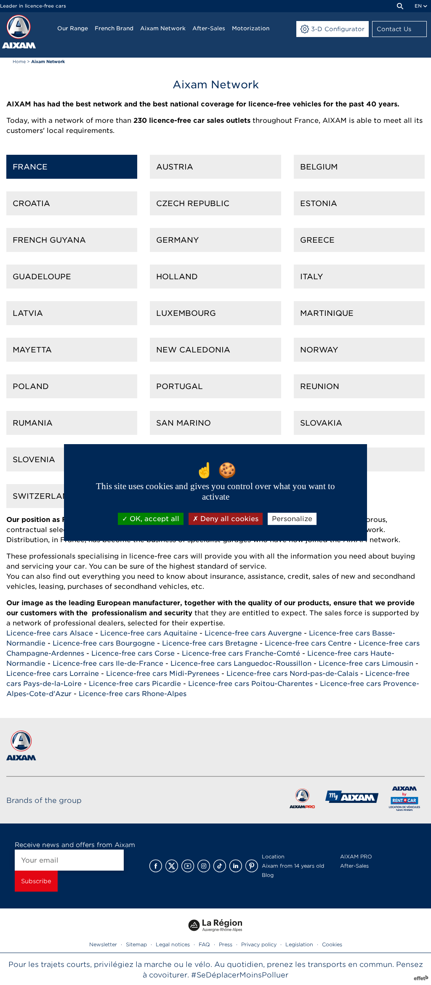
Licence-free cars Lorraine (52, 674)
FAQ (204, 944)
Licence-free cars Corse (133, 653)
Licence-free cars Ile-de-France (108, 663)
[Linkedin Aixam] (235, 866)
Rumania (33, 422)
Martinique (327, 313)
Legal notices (173, 944)
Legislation (299, 944)
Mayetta (32, 349)
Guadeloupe (42, 276)
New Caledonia (193, 349)
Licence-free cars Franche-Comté (241, 653)
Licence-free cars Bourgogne (104, 643)
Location (273, 856)
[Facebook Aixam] (155, 866)
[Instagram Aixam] (203, 866)
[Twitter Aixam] (171, 866)
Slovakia (321, 422)
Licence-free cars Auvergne (253, 633)
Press (225, 944)
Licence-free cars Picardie (135, 684)
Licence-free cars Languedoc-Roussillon (240, 663)
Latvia (28, 313)
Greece (317, 240)
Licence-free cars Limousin (366, 663)
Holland (177, 276)
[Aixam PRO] (302, 800)
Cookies (332, 944)
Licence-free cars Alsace (49, 633)
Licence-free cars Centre (308, 643)
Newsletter (103, 944)
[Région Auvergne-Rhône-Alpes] (215, 935)
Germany (177, 240)
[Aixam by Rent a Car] (404, 800)
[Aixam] (19, 31)
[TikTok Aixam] (219, 866)
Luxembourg (186, 313)
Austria (174, 166)
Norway (319, 349)
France (30, 166)
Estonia (318, 203)
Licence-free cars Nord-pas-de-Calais (292, 674)
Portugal (179, 386)
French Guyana (49, 240)
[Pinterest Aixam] (251, 866)
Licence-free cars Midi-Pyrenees (162, 674)
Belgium (319, 166)
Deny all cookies (228, 519)
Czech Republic (192, 203)
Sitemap (136, 944)
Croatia (31, 203)
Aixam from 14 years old (293, 866)
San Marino (183, 422)
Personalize (292, 519)
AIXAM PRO (356, 856)
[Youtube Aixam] (187, 866)
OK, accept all (153, 519)
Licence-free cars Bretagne (210, 643)
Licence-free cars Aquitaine (148, 633)
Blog (268, 875)
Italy (311, 276)
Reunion (319, 386)
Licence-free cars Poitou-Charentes (250, 684)
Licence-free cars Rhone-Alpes (132, 694)
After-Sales (354, 866)
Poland (31, 386)
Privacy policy (259, 944)
